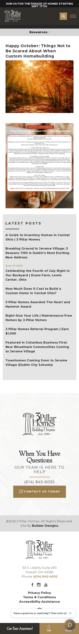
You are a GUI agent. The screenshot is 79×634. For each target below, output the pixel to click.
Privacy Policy (39, 593)
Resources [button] (38, 32)
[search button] (63, 16)
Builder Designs (45, 525)
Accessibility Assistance (39, 601)
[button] (63, 16)
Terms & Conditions (39, 597)
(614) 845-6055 (39, 482)
